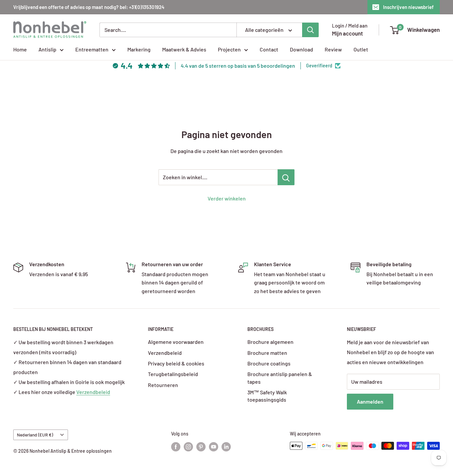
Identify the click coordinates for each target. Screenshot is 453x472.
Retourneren (163, 385)
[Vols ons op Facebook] (175, 446)
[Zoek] (310, 30)
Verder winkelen (227, 198)
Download (301, 49)
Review (333, 49)
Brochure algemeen (270, 342)
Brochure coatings (269, 363)
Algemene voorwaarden (176, 342)
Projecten (229, 49)
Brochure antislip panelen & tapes (279, 377)
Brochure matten (267, 353)
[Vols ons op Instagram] (188, 446)
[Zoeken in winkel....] (286, 177)
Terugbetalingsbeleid (173, 374)
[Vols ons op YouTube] (213, 446)
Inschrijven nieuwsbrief (408, 7)
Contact (269, 49)
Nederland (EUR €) (35, 434)
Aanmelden (370, 401)
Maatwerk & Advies (184, 49)
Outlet (361, 49)
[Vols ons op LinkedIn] (226, 446)
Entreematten (91, 49)
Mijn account (347, 33)
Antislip (47, 49)
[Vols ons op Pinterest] (201, 446)
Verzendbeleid (93, 392)
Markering (139, 49)
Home (20, 49)
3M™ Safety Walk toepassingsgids (267, 396)
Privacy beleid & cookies (176, 363)
